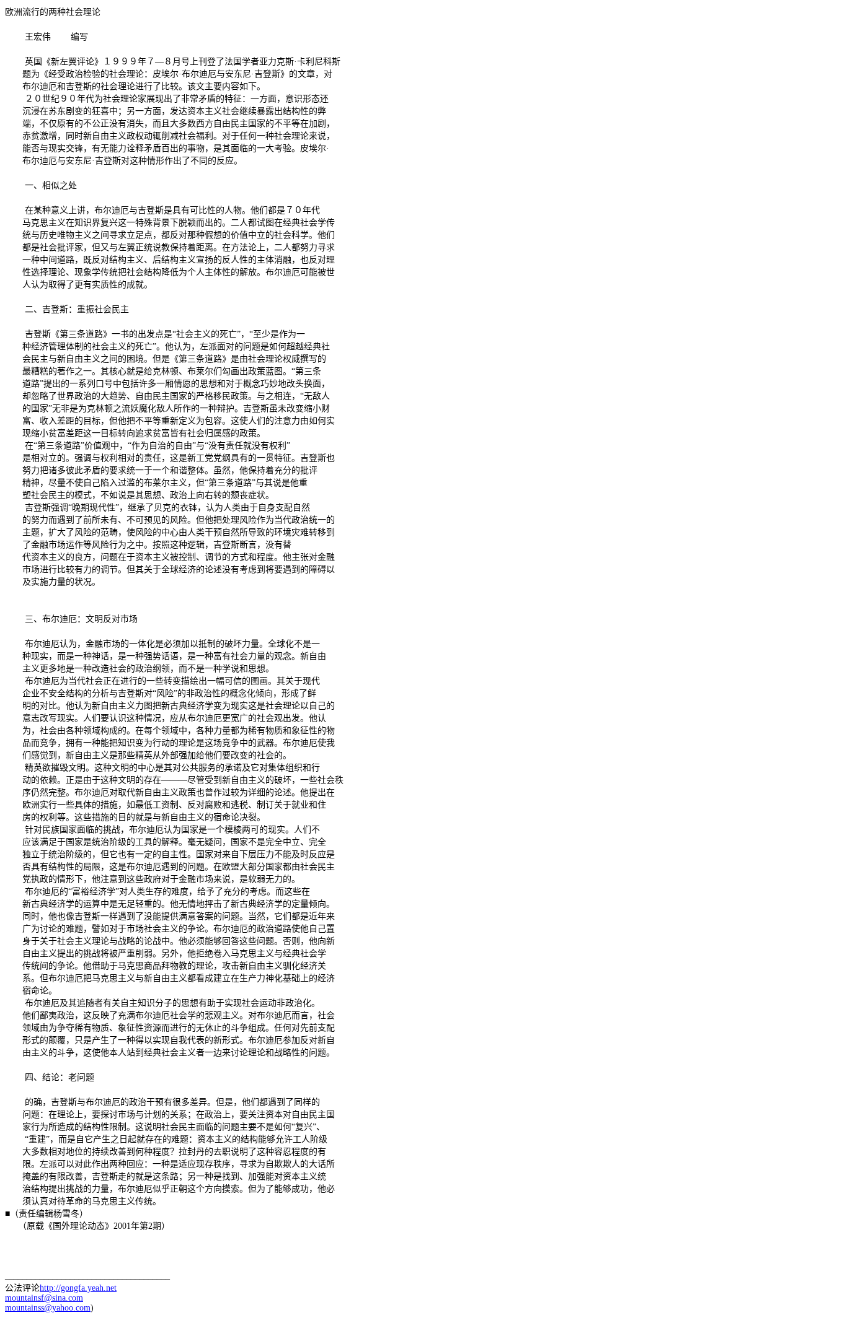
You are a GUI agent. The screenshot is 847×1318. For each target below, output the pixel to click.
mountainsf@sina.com (44, 1298)
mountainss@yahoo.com (48, 1307)
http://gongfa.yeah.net (78, 1288)
